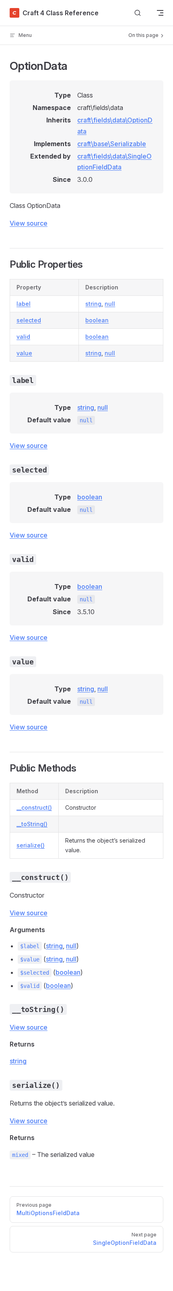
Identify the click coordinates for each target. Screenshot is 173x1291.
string (93, 303)
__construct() (34, 807)
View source (28, 223)
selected (28, 320)
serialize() (30, 845)
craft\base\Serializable (111, 144)
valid (23, 336)
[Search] (137, 13)
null (110, 303)
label (23, 303)
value (24, 353)
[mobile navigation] (160, 13)
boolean (97, 320)
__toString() (31, 824)
